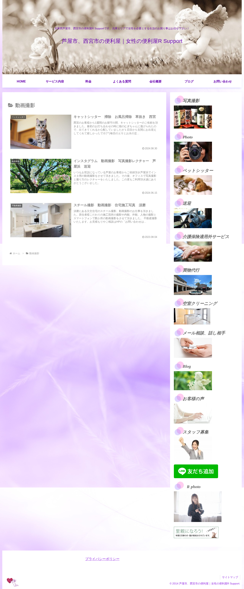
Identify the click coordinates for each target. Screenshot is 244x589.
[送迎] (193, 218)
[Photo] (193, 151)
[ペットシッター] (193, 185)
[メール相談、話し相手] (193, 347)
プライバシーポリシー (102, 559)
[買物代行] (193, 285)
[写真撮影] (193, 117)
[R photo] (198, 506)
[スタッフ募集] (193, 448)
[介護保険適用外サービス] (193, 251)
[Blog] (193, 380)
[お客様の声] (193, 413)
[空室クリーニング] (192, 316)
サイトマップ (230, 577)
